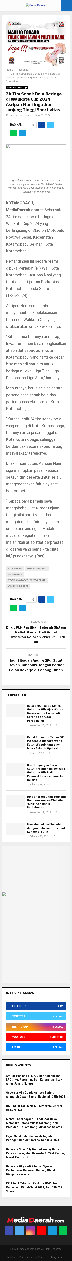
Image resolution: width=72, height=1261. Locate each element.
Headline (11, 87)
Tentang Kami (54, 1257)
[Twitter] (19, 1230)
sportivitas (15, 574)
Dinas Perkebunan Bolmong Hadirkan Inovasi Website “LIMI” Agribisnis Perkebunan (46, 802)
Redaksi (11, 1257)
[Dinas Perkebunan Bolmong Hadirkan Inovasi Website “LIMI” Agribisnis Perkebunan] (15, 801)
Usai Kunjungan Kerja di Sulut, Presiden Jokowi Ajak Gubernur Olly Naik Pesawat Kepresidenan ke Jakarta (46, 772)
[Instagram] (30, 1230)
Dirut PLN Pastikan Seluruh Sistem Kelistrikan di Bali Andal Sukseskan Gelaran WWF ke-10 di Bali (36, 634)
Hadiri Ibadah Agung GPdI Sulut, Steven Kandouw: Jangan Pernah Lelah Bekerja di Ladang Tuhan (36, 665)
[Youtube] (41, 1230)
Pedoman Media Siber (31, 1257)
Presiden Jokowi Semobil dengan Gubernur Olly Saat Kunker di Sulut (46, 828)
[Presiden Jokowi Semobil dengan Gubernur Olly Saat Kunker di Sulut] (15, 829)
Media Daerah (23, 115)
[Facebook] (9, 1230)
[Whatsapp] (63, 1230)
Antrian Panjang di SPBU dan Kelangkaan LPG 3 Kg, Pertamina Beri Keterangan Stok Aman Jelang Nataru (34, 1079)
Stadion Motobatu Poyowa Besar (27, 580)
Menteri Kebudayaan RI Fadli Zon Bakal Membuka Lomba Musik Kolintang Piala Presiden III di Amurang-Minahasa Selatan (34, 1123)
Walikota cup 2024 (18, 586)
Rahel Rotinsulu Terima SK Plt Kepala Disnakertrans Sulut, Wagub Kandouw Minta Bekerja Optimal (45, 742)
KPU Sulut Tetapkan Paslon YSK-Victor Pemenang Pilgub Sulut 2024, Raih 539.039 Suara (34, 1187)
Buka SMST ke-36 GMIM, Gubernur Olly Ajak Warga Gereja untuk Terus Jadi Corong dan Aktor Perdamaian (45, 713)
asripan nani (15, 569)
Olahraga (22, 87)
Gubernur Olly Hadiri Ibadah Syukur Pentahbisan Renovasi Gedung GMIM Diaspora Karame (30, 1170)
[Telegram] (52, 1230)
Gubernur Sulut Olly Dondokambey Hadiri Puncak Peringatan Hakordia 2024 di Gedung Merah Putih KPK (36, 1153)
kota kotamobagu (37, 569)
